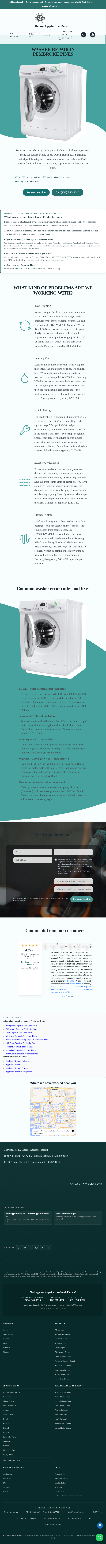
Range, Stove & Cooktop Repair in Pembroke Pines (27, 1040)
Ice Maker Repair (62, 1379)
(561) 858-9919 (76, 1299)
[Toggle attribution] (72, 1130)
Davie (25, 269)
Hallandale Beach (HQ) (12, 1392)
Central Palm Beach (63, 1428)
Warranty (6, 1352)
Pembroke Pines (9, 1437)
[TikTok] (42, 1247)
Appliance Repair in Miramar (17, 1061)
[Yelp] (24, 1247)
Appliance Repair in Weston (17, 1068)
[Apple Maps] (48, 1247)
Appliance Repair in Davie (16, 1064)
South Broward (61, 1415)
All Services (60, 1330)
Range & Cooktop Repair (65, 1361)
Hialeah (6, 1428)
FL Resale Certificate (52, 1518)
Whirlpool (7, 1492)
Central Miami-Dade (63, 1401)
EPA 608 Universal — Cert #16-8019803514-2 (43, 1512)
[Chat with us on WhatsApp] (99, 1537)
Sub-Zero (7, 1478)
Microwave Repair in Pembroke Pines (21, 1036)
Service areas (32, 35)
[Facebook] (30, 1247)
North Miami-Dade (62, 1397)
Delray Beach (8, 1455)
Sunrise (6, 1446)
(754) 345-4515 (33, 1299)
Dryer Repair (60, 1348)
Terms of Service (61, 1478)
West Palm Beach (10, 1450)
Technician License (11, 1512)
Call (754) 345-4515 (51, 6)
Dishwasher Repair (62, 1352)
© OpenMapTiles (57, 1131)
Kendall (6, 1423)
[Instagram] (36, 1247)
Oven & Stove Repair (63, 1357)
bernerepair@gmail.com (73, 1276)
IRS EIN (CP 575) (74, 1518)
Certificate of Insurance (76, 1512)
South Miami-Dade (62, 1406)
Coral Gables (8, 1415)
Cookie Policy (60, 1483)
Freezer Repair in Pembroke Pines (19, 1047)
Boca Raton (8, 1397)
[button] (15, 35)
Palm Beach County (63, 1423)
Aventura (6, 1410)
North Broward (61, 1419)
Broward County (61, 1410)
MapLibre (36, 1131)
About (5, 1330)
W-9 (90, 1518)
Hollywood (32, 269)
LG (4, 1483)
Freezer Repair (61, 1339)
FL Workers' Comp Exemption (25, 1518)
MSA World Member (53, 1525)
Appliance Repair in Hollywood (19, 1072)
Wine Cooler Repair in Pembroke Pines (22, 1054)
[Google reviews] (18, 1247)
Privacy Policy (63, 873)
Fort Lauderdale (9, 1406)
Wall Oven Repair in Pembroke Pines (21, 1043)
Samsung (6, 1487)
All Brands (7, 1474)
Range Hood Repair (63, 1365)
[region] (53, 1111)
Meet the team (8, 1334)
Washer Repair (61, 1343)
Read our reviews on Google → (30, 963)
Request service (36, 192)
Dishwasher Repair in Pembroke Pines (21, 1029)
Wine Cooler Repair (63, 1374)
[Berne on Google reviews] (83, 35)
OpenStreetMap (38, 1133)
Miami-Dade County (63, 1392)
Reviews (6, 1348)
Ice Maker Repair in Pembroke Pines (21, 1050)
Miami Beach (8, 1401)
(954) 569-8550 (56, 1299)
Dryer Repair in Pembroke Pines (19, 1033)
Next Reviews (67, 996)
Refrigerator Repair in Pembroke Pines (21, 1026)
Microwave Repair (62, 1370)
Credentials (59, 1492)
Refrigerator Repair (62, 1334)
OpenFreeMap (46, 1131)
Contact (47, 35)
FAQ (5, 1343)
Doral (5, 1419)
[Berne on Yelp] (92, 35)
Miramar (18, 269)
